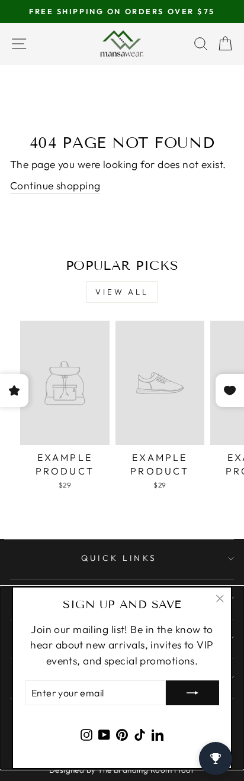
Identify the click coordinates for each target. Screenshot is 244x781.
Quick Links (119, 558)
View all (122, 291)
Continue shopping (55, 185)
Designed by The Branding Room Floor (122, 769)
